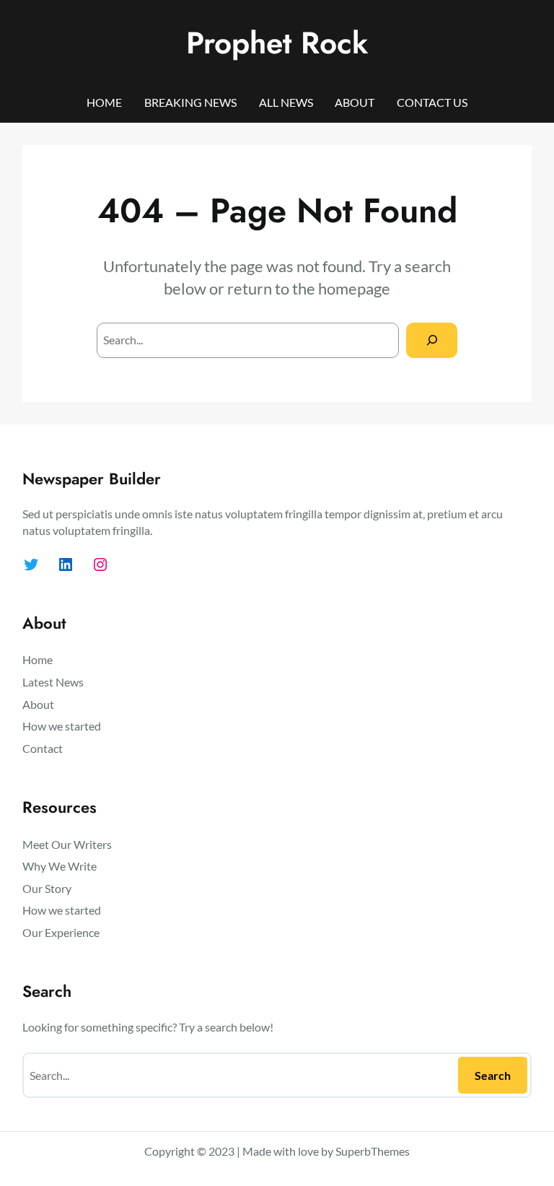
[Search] (431, 340)
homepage (354, 288)
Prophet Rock (277, 43)
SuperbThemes (372, 1151)
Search (493, 1075)
